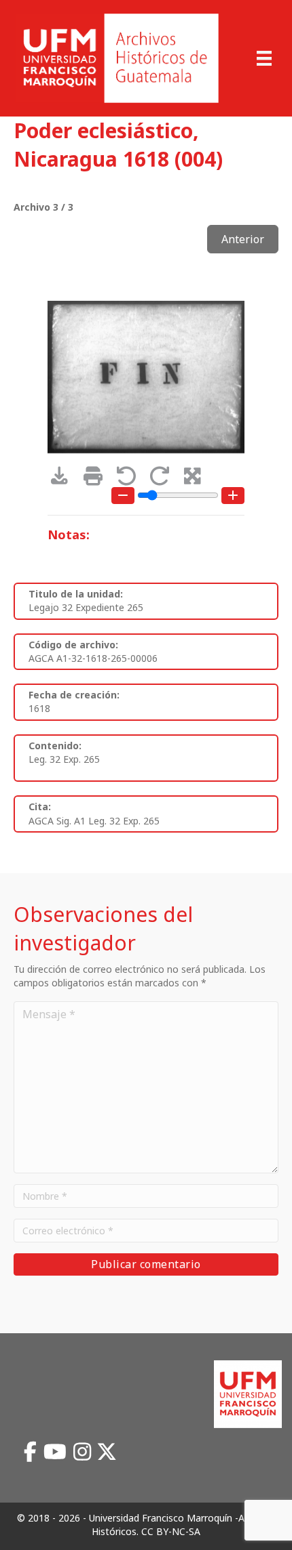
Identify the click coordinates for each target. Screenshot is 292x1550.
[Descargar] (64, 479)
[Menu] (264, 58)
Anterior (242, 239)
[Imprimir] (97, 479)
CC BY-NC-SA (170, 1531)
